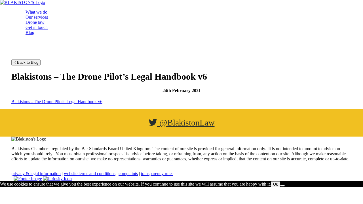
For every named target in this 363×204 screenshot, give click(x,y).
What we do (36, 12)
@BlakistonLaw (186, 122)
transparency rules (157, 173)
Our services (37, 17)
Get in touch (37, 27)
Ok (275, 184)
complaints (128, 173)
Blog (30, 32)
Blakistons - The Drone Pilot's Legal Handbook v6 (56, 101)
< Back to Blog (26, 62)
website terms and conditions (89, 173)
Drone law (35, 22)
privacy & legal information (36, 173)
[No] (282, 185)
